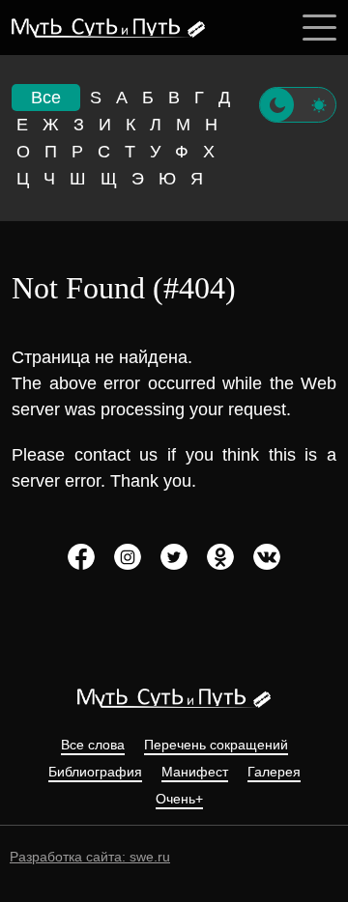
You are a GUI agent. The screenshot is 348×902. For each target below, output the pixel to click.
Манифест (194, 772)
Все (46, 97)
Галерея (274, 772)
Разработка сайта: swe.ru (90, 856)
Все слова (93, 745)
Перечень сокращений (216, 745)
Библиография (95, 772)
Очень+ (179, 799)
